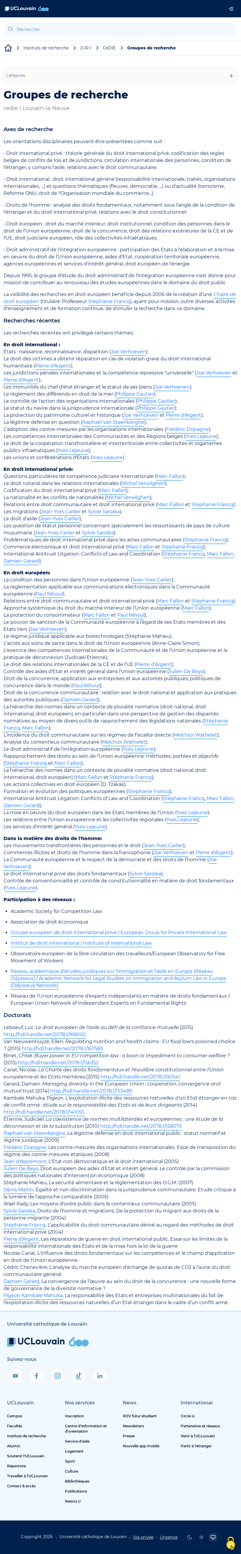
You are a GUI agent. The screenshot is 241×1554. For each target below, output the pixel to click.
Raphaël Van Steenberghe (113, 422)
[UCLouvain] (8, 47)
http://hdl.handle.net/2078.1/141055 (44, 1112)
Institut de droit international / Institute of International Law (81, 943)
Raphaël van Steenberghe (34, 1133)
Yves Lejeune (200, 436)
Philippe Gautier (135, 394)
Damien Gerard (21, 561)
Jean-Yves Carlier (61, 511)
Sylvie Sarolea (19, 1211)
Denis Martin (19, 1189)
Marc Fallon (169, 476)
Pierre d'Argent (53, 366)
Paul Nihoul (49, 594)
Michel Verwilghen (143, 483)
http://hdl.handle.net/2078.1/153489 (91, 1091)
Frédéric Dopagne (187, 429)
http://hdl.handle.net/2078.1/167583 (62, 1048)
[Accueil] (27, 8)
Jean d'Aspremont (25, 1161)
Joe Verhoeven (128, 351)
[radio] (189, 1537)
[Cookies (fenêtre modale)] (230, 1544)
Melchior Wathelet (195, 735)
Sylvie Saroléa (104, 511)
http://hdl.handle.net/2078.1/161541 (140, 1077)
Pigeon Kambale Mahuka (33, 1295)
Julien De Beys (186, 671)
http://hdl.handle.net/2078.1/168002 (45, 1034)
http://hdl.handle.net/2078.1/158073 (141, 1126)
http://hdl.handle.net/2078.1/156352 (58, 1062)
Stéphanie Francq (109, 301)
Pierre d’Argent (153, 664)
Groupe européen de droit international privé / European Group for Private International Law (119, 932)
